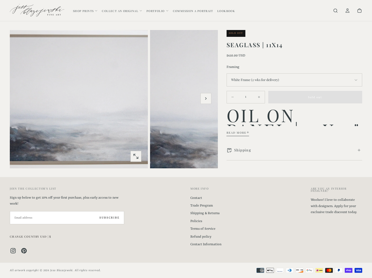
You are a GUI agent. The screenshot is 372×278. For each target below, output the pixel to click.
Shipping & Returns (204, 213)
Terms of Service (202, 229)
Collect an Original (120, 11)
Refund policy (200, 237)
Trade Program (201, 206)
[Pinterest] (24, 250)
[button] (335, 11)
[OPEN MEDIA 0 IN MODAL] (136, 156)
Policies (196, 221)
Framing (233, 67)
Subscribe (109, 217)
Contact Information (205, 244)
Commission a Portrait (193, 11)
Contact (196, 198)
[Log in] (347, 11)
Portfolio (156, 11)
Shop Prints (83, 11)
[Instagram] (13, 250)
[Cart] (359, 11)
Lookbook (226, 11)
